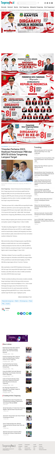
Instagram (20, 446)
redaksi (7, 308)
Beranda (3, 7)
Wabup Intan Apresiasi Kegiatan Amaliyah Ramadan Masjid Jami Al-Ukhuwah (43, 206)
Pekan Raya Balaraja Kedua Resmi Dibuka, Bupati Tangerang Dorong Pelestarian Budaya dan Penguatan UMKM (43, 182)
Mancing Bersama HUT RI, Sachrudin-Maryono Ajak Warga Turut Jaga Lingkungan (43, 151)
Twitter (19, 448)
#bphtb (16, 301)
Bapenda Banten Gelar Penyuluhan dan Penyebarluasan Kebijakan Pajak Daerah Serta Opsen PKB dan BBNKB (13, 401)
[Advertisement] (27, 43)
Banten (16, 7)
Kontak (34, 444)
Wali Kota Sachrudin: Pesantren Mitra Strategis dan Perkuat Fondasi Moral (12, 432)
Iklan (34, 448)
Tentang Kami (27, 444)
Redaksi (26, 446)
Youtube (20, 449)
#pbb (3, 304)
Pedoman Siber (27, 448)
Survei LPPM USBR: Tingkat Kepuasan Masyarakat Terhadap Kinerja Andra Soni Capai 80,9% (44, 221)
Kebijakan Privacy (28, 449)
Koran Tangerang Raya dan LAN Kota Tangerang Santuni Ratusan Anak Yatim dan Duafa (13, 425)
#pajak (30, 301)
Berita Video (41, 448)
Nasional (10, 7)
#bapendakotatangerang (7, 301)
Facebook (20, 444)
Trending (40, 446)
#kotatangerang (23, 301)
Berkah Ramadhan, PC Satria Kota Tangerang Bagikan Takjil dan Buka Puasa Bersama (14, 408)
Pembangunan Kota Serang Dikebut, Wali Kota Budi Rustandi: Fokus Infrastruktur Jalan (44, 159)
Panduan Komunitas (42, 449)
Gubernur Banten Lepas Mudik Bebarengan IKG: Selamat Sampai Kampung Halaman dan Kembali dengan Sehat (44, 192)
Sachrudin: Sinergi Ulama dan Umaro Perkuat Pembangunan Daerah (14, 416)
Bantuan (35, 446)
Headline (8, 304)
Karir (34, 449)
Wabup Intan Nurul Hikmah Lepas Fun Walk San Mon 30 (43, 166)
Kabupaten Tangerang (36, 7)
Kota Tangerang (24, 7)
